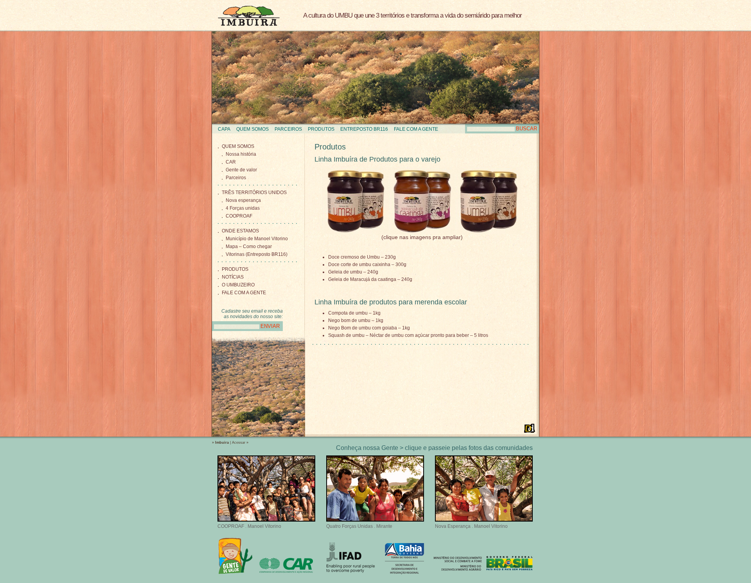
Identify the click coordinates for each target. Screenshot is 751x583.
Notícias (233, 277)
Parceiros (288, 129)
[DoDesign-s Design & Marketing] (529, 428)
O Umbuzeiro (238, 285)
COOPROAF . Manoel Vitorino (249, 526)
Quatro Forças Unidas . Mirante (359, 526)
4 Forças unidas (243, 208)
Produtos (321, 129)
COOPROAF (239, 216)
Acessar (238, 442)
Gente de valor (241, 170)
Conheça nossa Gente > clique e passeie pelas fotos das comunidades (434, 447)
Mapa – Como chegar (249, 246)
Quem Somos (252, 129)
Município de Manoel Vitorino (257, 238)
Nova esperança (243, 200)
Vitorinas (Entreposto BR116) (256, 254)
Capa (224, 129)
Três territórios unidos (254, 192)
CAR (231, 162)
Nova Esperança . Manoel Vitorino (471, 526)
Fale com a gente (416, 129)
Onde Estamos (240, 231)
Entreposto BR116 (364, 129)
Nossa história (241, 154)
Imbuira (249, 15)
